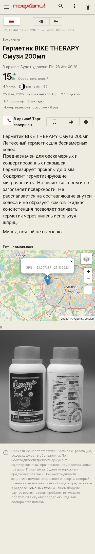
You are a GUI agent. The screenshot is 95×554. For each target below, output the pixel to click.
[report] (86, 121)
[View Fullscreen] (88, 290)
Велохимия (11, 39)
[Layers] (86, 258)
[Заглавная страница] (29, 3)
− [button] (88, 279)
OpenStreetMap (84, 318)
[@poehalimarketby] (41, 21)
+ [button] (88, 271)
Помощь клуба (39, 488)
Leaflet (65, 318)
